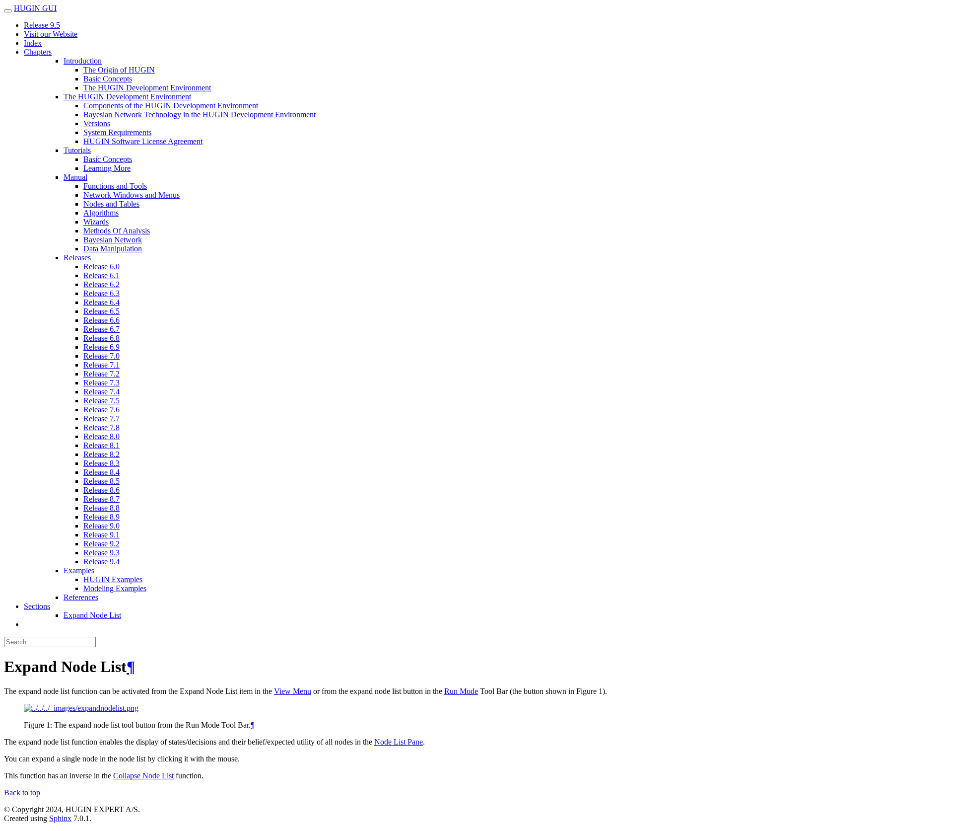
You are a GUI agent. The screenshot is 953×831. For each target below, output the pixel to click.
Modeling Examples (114, 588)
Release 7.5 (101, 400)
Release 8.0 (101, 436)
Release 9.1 (101, 534)
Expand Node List (92, 615)
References (81, 597)
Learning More (107, 168)
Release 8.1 (101, 445)
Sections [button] (37, 606)
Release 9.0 (101, 526)
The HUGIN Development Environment (147, 87)
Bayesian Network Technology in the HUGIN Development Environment (199, 114)
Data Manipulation (112, 248)
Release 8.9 (101, 517)
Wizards (96, 222)
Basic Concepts (107, 79)
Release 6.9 (101, 347)
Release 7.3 (101, 382)
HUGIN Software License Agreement (143, 141)
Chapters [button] (38, 52)
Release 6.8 (101, 338)
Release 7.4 (101, 391)
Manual (75, 177)
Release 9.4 (101, 561)
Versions (96, 123)
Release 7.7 (101, 418)
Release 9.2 (101, 543)
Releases (77, 257)
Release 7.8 (101, 427)
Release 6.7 (101, 329)
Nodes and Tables (111, 204)
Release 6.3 (101, 293)
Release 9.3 (101, 552)
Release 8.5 (101, 481)
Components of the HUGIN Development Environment (170, 105)
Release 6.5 (101, 311)
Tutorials (77, 150)
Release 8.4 (101, 472)
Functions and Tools (115, 186)
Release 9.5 (42, 25)
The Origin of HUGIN (119, 70)
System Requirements (117, 132)
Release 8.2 (101, 454)
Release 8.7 (101, 499)
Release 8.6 (101, 490)
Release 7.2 (101, 374)
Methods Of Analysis (116, 231)
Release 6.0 (101, 266)
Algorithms (101, 213)
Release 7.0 (101, 356)
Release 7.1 (101, 365)
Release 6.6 (101, 320)
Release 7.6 (101, 409)
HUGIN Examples (112, 579)
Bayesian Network (112, 239)
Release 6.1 (101, 275)
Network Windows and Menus (131, 195)
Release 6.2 (101, 284)
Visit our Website (50, 34)
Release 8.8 (101, 508)
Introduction (83, 61)
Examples (79, 570)
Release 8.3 (101, 463)
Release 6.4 (101, 302)
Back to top (22, 792)
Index (33, 43)
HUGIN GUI (35, 8)
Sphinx (60, 818)
